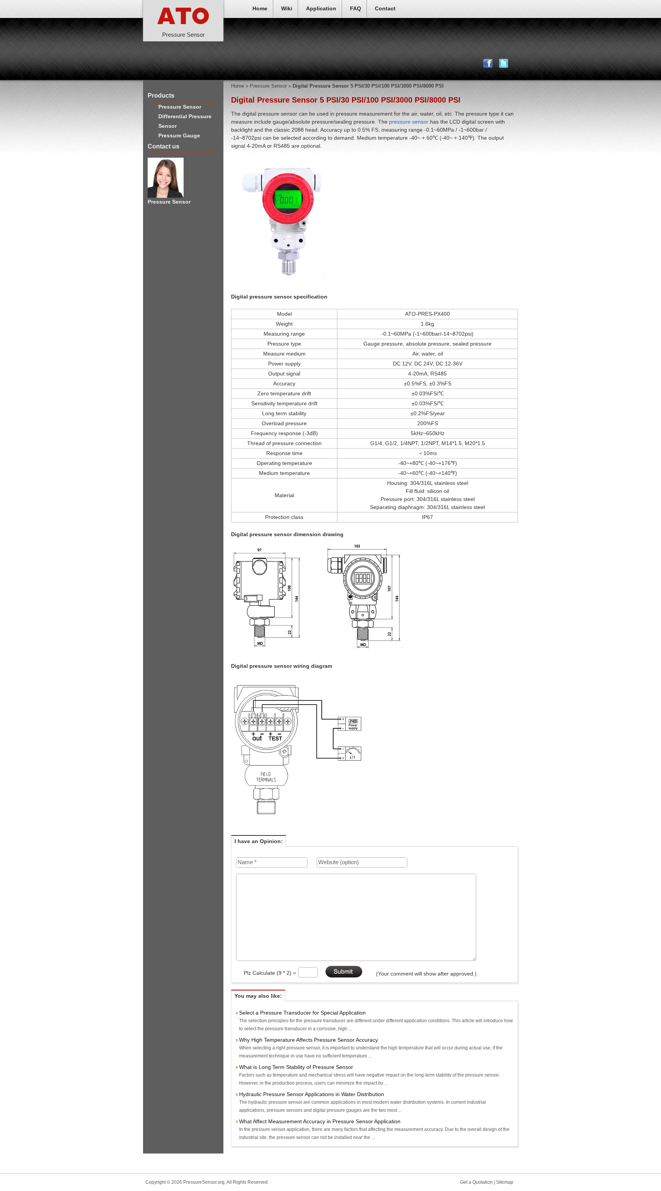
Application (321, 8)
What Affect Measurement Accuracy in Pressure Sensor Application (320, 1121)
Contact (385, 8)
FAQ (355, 8)
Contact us (163, 146)
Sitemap (504, 1182)
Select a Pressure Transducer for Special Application (302, 1013)
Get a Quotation (476, 1182)
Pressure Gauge (179, 135)
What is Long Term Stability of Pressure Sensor (296, 1067)
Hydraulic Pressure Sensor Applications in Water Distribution (311, 1094)
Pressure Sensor (179, 107)
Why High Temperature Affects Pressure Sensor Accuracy (308, 1040)
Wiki (286, 8)
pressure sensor (408, 122)
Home (259, 8)
